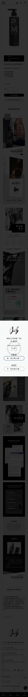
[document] (14, 348)
